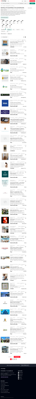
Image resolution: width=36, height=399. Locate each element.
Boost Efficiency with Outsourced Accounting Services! (16, 349)
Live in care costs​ (13, 60)
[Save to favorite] (25, 41)
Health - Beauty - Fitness (12, 162)
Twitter (20, 377)
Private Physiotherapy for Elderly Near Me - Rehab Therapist (17, 239)
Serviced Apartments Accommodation (13, 226)
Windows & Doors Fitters (12, 109)
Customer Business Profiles (5, 392)
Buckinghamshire (19, 40)
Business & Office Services (12, 217)
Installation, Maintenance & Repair (14, 154)
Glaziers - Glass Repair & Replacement (13, 136)
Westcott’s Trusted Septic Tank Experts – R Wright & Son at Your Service (16, 192)
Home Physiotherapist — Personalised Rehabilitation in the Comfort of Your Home (17, 183)
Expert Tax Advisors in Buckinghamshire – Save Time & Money (16, 267)
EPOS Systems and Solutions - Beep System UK (17, 219)
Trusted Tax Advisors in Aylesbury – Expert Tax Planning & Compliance (16, 257)
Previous (10, 356)
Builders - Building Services (12, 318)
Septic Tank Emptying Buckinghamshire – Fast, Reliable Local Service (17, 210)
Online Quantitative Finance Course (16, 293)
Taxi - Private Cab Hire (12, 75)
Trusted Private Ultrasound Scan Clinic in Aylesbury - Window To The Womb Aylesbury (17, 164)
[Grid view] (24, 37)
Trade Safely (3, 386)
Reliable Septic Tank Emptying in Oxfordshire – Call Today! (16, 201)
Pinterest (20, 375)
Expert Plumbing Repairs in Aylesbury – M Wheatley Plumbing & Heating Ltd (17, 120)
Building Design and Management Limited (16, 320)
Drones (11, 145)
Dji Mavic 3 (12, 146)
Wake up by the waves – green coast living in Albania (17, 173)
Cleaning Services (12, 83)
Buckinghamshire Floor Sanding (16, 93)
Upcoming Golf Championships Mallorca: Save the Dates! (16, 302)
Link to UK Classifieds (4, 391)
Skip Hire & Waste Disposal (12, 190)
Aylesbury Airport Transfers (15, 77)
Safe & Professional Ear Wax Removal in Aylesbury (17, 276)
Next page (17, 356)
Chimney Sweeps (12, 336)
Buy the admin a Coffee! (5, 389)
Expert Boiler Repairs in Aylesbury (16, 155)
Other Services (12, 58)
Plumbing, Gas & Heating (12, 127)
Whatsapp (21, 372)
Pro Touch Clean (13, 68)
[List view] (25, 37)
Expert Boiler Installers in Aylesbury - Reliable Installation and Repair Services (17, 248)
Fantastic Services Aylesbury (15, 102)
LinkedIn (20, 378)
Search (32, 3)
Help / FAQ (2, 388)
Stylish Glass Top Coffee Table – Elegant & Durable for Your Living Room (16, 138)
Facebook (21, 374)
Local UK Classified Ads (5, 385)
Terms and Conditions (4, 382)
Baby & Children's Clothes (12, 283)
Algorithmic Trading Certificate (16, 311)
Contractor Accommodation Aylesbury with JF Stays (17, 229)
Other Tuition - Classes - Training (13, 292)
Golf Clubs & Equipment (12, 300)
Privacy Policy (3, 384)
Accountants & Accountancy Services (14, 255)
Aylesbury (9, 33)
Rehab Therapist (13, 52)
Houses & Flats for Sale (12, 171)
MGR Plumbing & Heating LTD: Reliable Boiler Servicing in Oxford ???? (17, 329)
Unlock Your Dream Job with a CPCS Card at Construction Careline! (17, 339)
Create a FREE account (25, 365)
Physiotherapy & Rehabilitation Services (13, 50)
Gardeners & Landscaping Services (13, 100)
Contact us (2, 396)
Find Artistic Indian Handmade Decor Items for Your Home (17, 42)
